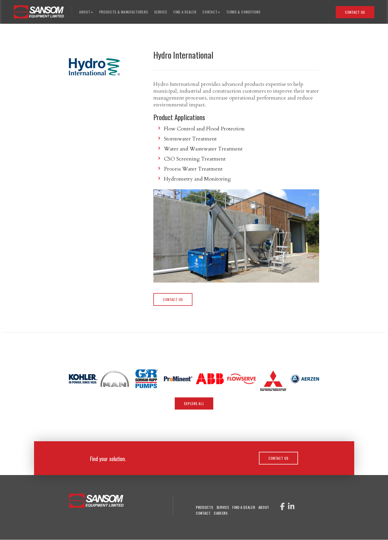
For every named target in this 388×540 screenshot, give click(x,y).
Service (160, 12)
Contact (203, 513)
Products (204, 507)
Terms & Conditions (243, 12)
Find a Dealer (184, 12)
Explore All (194, 403)
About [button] (84, 12)
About (263, 507)
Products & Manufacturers (123, 12)
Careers (221, 513)
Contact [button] (209, 12)
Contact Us (355, 12)
